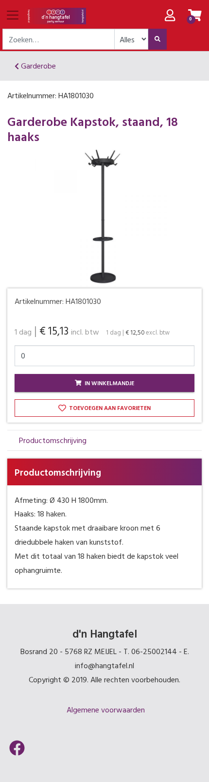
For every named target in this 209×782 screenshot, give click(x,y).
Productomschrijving (53, 440)
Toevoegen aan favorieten (109, 407)
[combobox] (58, 39)
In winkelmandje (108, 382)
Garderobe (37, 65)
